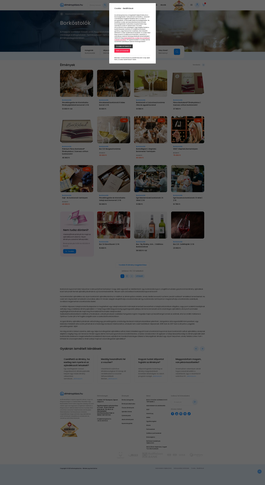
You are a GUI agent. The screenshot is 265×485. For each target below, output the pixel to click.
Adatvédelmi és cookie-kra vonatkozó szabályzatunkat (132, 39)
